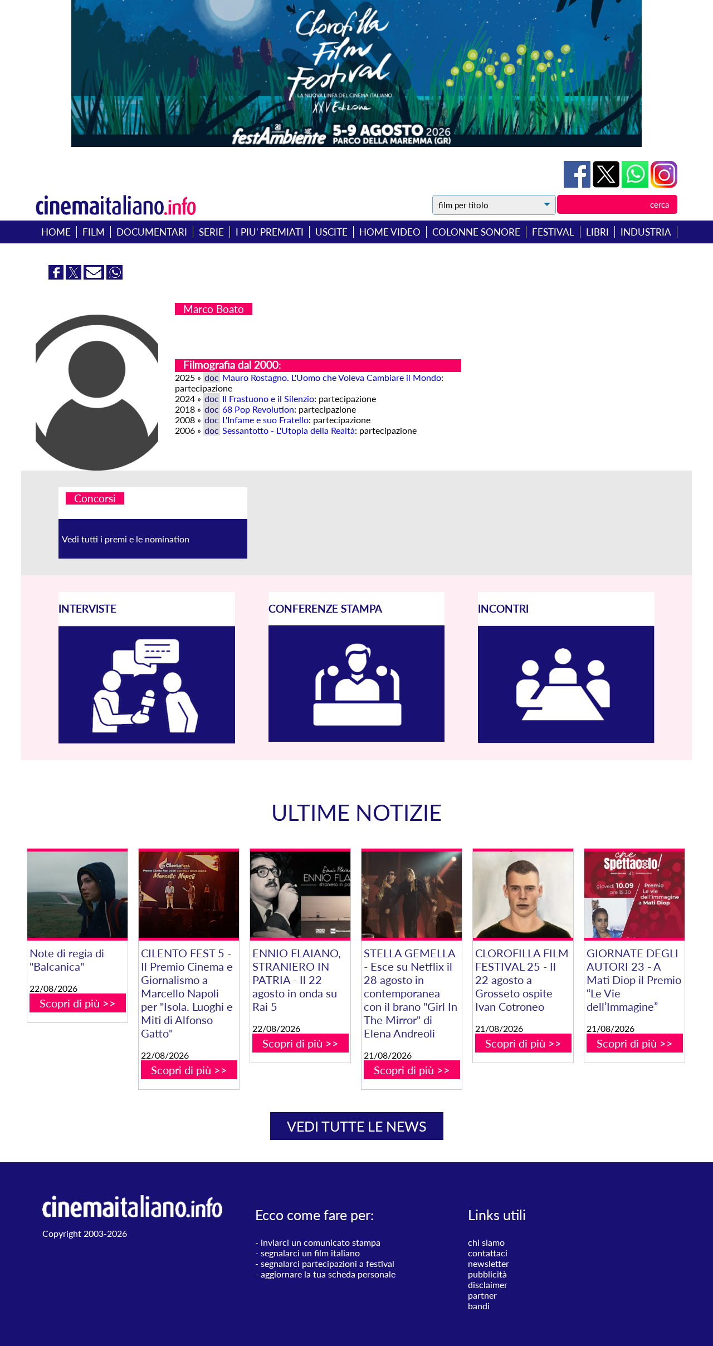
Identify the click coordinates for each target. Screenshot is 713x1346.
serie (211, 232)
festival (553, 232)
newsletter (488, 1263)
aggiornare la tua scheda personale (328, 1274)
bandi (479, 1305)
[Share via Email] (95, 276)
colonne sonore (476, 232)
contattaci (487, 1252)
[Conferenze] (356, 738)
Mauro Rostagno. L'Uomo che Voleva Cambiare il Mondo (331, 377)
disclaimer (487, 1284)
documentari (151, 232)
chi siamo (486, 1242)
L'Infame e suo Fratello (265, 419)
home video (390, 232)
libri (597, 232)
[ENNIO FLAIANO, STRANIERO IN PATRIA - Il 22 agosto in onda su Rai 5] (300, 895)
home (56, 232)
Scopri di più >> (78, 1003)
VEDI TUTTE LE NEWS (357, 1126)
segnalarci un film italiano (310, 1252)
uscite (331, 232)
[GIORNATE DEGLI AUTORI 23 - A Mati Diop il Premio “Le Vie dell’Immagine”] (634, 895)
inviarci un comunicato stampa (320, 1242)
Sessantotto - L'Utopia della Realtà (288, 430)
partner (482, 1295)
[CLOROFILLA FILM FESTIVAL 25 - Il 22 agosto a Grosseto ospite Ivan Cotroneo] (523, 895)
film (93, 232)
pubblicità (487, 1274)
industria (646, 232)
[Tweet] (607, 184)
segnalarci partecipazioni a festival (327, 1263)
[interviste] (146, 740)
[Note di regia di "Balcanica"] (77, 895)
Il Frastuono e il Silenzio (268, 398)
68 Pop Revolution (258, 409)
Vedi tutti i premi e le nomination (125, 538)
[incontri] (566, 740)
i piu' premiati (270, 232)
